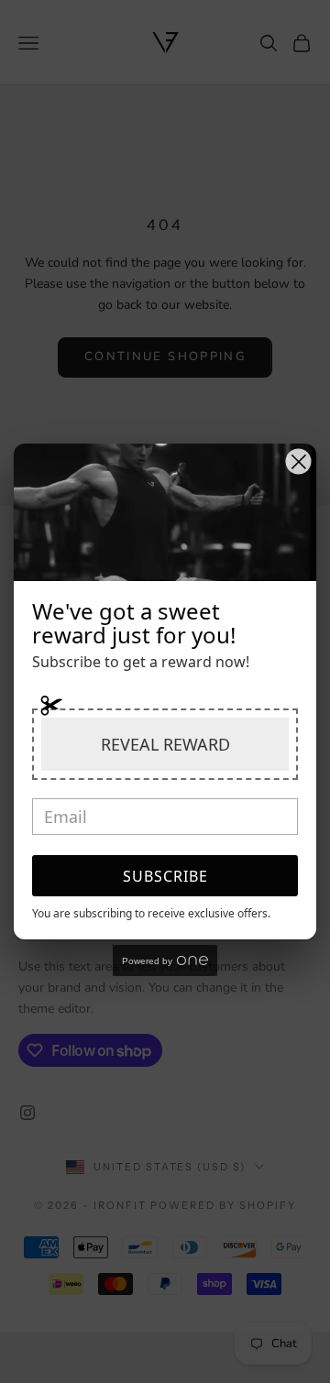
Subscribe (165, 876)
